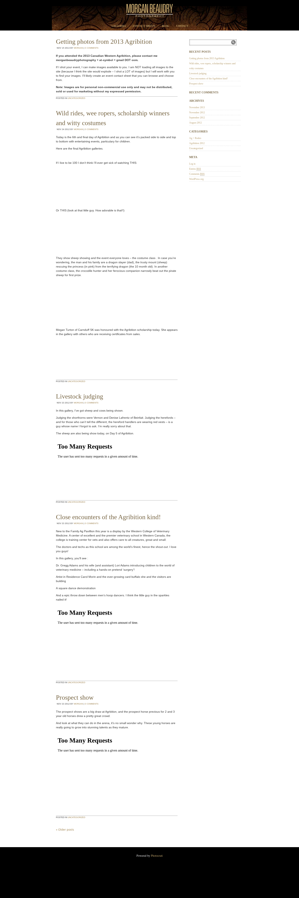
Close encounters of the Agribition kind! (108, 517)
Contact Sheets (144, 26)
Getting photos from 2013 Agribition (104, 41)
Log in (192, 163)
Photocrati (157, 856)
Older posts (65, 829)
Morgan (78, 48)
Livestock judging (79, 396)
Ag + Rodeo (195, 138)
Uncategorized (76, 98)
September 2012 (197, 117)
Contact (182, 26)
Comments (197, 174)
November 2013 (197, 107)
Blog (165, 26)
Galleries (118, 26)
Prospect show (75, 697)
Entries (195, 168)
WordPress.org (196, 179)
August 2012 (195, 122)
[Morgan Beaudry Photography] (149, 17)
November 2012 (197, 112)
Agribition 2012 (197, 143)
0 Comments (91, 48)
